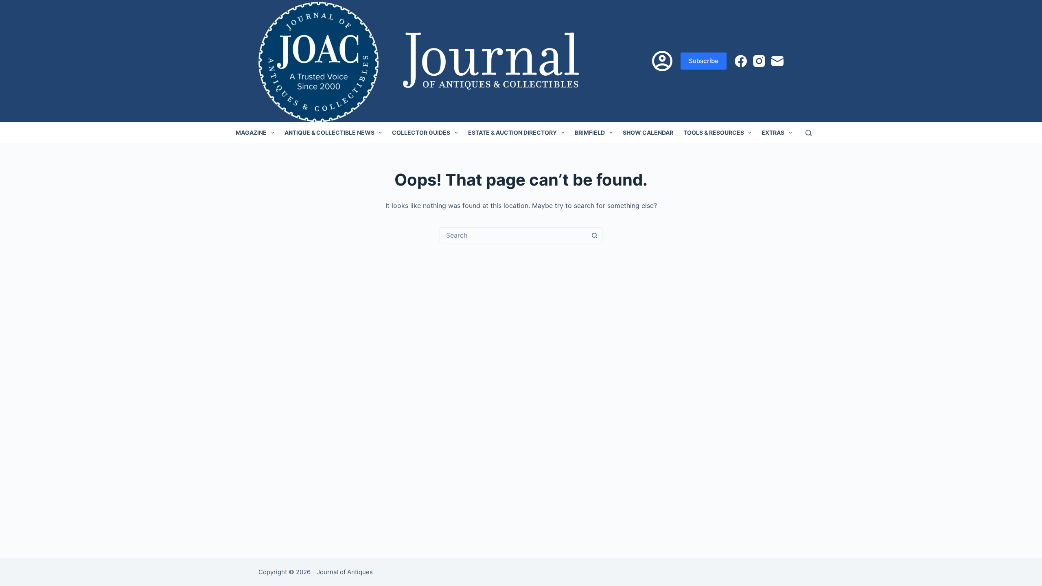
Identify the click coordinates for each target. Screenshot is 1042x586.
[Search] (809, 133)
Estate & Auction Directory (512, 132)
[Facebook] (741, 61)
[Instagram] (759, 61)
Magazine (251, 132)
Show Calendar (648, 132)
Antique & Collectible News (329, 132)
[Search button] (594, 235)
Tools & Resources (713, 132)
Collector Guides (421, 132)
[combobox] (513, 235)
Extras (773, 132)
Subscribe (703, 61)
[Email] (777, 61)
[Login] (662, 61)
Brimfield (590, 132)
